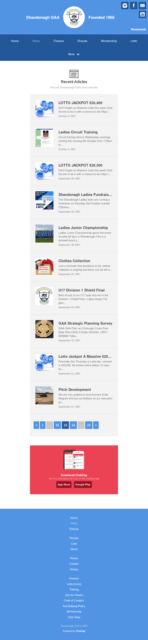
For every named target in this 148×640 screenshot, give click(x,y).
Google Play (82, 484)
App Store (64, 484)
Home (15, 41)
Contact (74, 563)
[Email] (142, 5)
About (74, 549)
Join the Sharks (74, 595)
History (74, 569)
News (36, 41)
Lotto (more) (74, 584)
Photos (74, 558)
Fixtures (59, 41)
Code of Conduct (74, 600)
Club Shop (74, 617)
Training (74, 589)
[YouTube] (142, 14)
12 (57, 425)
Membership (109, 41)
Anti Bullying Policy (74, 606)
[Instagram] (125, 5)
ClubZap (80, 631)
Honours (74, 578)
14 (73, 425)
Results (82, 41)
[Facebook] (133, 5)
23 (88, 425)
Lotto (134, 41)
